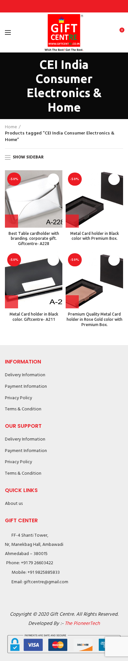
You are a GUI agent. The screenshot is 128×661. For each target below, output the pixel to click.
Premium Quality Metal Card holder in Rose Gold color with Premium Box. (94, 319)
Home (11, 127)
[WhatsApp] (79, 6)
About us (14, 503)
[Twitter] (56, 6)
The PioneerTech (82, 624)
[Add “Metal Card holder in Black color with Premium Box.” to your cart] (72, 221)
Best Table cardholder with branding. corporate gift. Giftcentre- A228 (34, 238)
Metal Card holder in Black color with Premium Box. (94, 236)
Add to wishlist (53, 179)
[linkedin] (71, 6)
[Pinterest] (64, 6)
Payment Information (26, 386)
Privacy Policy (18, 398)
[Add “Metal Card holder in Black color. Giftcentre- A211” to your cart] (11, 301)
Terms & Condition (23, 409)
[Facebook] (49, 6)
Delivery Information (25, 375)
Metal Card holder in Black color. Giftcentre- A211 (34, 316)
